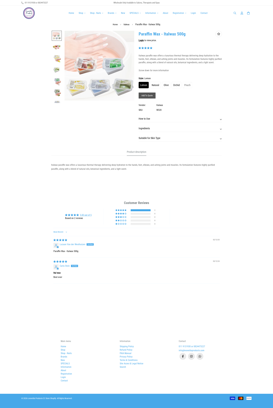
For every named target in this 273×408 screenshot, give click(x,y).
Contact (204, 13)
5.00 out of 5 (86, 215)
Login (193, 13)
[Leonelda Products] (28, 13)
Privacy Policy (126, 356)
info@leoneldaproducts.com (191, 350)
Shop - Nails (95, 13)
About (165, 13)
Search (123, 367)
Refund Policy (126, 349)
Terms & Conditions (128, 360)
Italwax (127, 24)
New (123, 13)
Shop (81, 13)
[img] (60, 240)
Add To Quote (147, 95)
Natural (155, 85)
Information (150, 13)
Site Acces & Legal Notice (131, 363)
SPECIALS (134, 13)
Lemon (143, 85)
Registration (178, 13)
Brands (111, 13)
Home (71, 13)
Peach (187, 85)
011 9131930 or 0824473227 (192, 346)
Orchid (176, 85)
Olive (166, 85)
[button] (248, 13)
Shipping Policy (127, 346)
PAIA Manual (125, 353)
